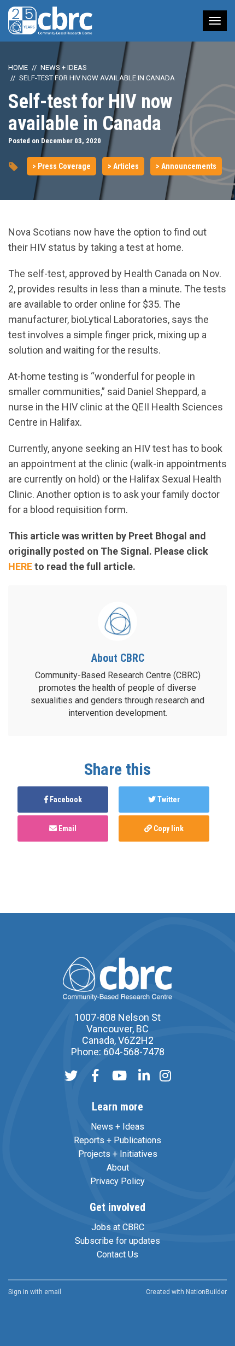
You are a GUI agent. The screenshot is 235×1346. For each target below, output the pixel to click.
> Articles (123, 166)
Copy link (168, 828)
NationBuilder (206, 1292)
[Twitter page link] (71, 1077)
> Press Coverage (61, 166)
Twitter (168, 799)
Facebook (65, 799)
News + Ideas (63, 67)
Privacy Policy (117, 1181)
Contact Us (117, 1254)
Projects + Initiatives (117, 1154)
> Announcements (186, 166)
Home (18, 67)
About (118, 1167)
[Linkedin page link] (144, 1077)
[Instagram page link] (165, 1077)
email (52, 1292)
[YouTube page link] (119, 1077)
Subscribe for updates (117, 1241)
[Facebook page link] (95, 1077)
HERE (20, 566)
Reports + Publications (117, 1140)
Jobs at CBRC (117, 1227)
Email (67, 828)
